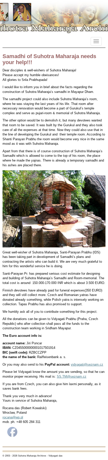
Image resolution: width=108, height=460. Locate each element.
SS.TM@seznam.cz (71, 376)
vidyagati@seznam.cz (87, 364)
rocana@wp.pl (13, 417)
